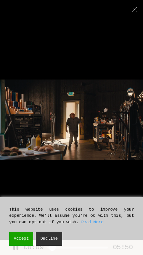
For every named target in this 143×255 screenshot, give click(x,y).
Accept (21, 238)
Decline (49, 238)
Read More (92, 222)
